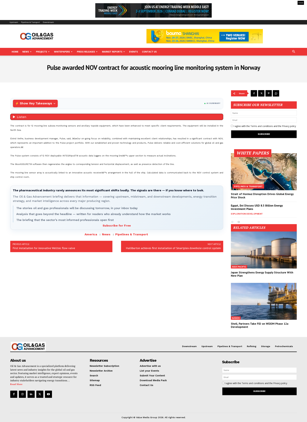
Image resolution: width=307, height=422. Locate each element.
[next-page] (238, 222)
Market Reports (112, 51)
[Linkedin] (31, 394)
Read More (16, 384)
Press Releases (86, 51)
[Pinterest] (268, 93)
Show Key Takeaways (36, 103)
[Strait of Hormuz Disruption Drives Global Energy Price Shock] (264, 171)
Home (15, 51)
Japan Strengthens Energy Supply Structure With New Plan (262, 274)
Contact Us (149, 51)
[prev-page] (233, 222)
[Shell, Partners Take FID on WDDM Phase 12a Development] (264, 301)
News (25, 51)
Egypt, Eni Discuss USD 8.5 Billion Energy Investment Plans (257, 207)
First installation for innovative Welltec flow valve (44, 248)
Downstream (48, 22)
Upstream (14, 22)
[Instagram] (22, 394)
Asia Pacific (239, 266)
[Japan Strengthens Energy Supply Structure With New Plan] (264, 249)
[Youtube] (48, 394)
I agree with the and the (264, 126)
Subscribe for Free (117, 225)
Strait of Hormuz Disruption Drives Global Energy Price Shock (262, 195)
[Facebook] (254, 93)
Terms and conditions (261, 126)
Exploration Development (247, 213)
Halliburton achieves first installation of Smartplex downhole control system (173, 248)
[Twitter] (261, 93)
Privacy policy (289, 126)
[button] (293, 51)
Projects (41, 51)
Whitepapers (62, 51)
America (91, 234)
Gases (236, 318)
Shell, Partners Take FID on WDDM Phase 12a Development (259, 325)
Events (133, 51)
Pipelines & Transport (30, 22)
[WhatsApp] (276, 93)
